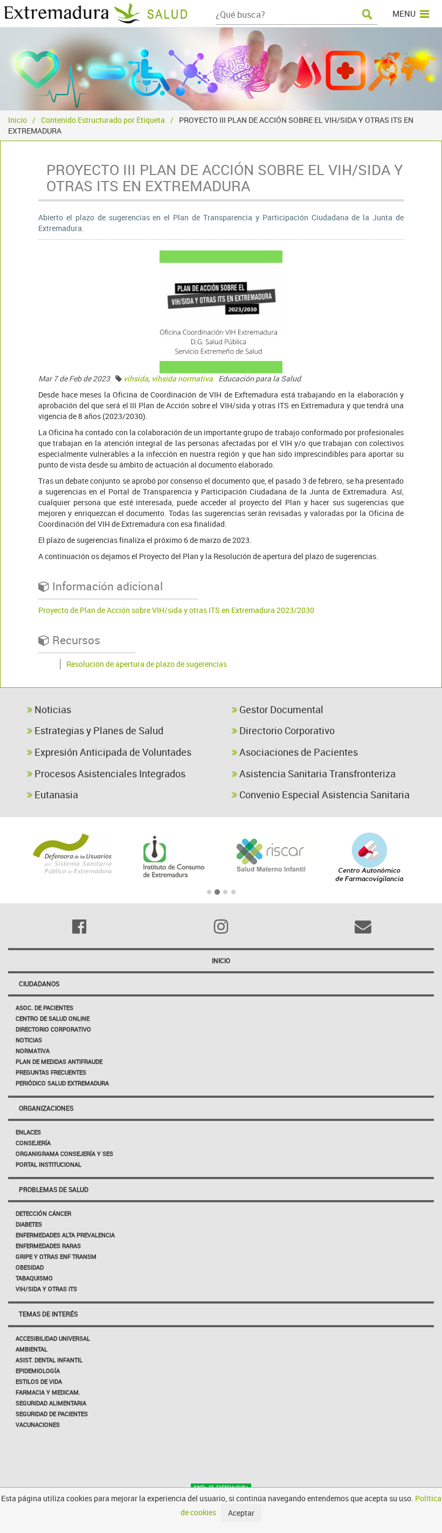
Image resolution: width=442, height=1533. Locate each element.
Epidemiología (38, 1371)
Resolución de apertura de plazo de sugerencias (146, 664)
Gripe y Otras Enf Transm (56, 1256)
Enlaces (28, 1132)
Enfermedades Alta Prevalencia (65, 1235)
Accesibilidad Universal (53, 1338)
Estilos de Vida (39, 1381)
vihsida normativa (182, 378)
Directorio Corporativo (286, 730)
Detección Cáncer (43, 1213)
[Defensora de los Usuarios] (72, 854)
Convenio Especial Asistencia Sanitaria (323, 794)
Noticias (51, 709)
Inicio (17, 120)
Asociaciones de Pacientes (297, 751)
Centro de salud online (52, 1018)
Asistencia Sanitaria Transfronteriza (316, 773)
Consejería (33, 1143)
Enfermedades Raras (48, 1246)
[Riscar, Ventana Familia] (270, 854)
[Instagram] (221, 926)
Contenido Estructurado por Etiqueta (103, 120)
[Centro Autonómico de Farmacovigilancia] (369, 857)
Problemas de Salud (53, 1189)
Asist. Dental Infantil (49, 1360)
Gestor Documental (280, 709)
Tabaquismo (34, 1278)
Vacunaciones (38, 1424)
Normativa (33, 1051)
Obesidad (30, 1267)
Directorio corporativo (53, 1029)
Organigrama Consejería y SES (64, 1153)
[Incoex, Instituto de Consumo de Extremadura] (171, 857)
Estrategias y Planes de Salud (97, 730)
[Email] (363, 926)
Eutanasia (55, 794)
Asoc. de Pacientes (44, 1008)
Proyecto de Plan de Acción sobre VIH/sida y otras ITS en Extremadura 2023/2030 (176, 610)
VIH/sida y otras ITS (46, 1289)
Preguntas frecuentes (51, 1072)
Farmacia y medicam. (48, 1392)
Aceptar (241, 1513)
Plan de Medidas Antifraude (59, 1061)
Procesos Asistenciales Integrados (108, 773)
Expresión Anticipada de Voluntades (111, 751)
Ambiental (31, 1349)
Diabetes (29, 1224)
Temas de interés (48, 1313)
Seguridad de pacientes (52, 1414)
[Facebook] (79, 926)
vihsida (135, 378)
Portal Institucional (48, 1164)
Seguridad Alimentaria (51, 1403)
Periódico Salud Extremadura (62, 1083)
